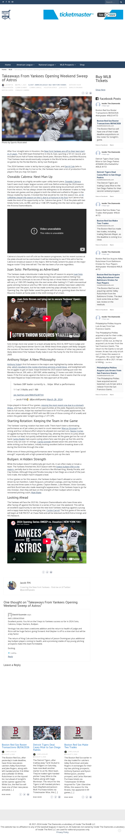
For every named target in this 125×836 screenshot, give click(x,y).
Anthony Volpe (75, 85)
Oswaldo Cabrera (22, 90)
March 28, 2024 (54, 399)
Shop (82, 64)
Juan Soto (63, 87)
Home (8, 64)
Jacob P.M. (9, 85)
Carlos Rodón (7, 87)
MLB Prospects (67, 64)
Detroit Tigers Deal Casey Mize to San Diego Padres (47, 747)
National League (46, 64)
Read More (6, 794)
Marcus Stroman (75, 87)
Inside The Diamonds (111, 103)
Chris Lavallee (10, 752)
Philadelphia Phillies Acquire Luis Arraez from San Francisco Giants (109, 370)
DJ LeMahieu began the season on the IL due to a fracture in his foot (45, 196)
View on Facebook (102, 145)
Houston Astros (50, 87)
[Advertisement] (62, 43)
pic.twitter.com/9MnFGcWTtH (29, 394)
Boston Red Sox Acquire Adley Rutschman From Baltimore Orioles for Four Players (108, 278)
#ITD (115, 115)
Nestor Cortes (7, 90)
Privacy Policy (62, 832)
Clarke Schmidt (21, 87)
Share (112, 145)
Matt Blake (36, 492)
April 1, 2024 (21, 85)
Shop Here (100, 89)
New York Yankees (59, 85)
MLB (50, 85)
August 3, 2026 (40, 757)
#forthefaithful (111, 164)
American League (25, 64)
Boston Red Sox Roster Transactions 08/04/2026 (15, 746)
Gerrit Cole (70, 166)
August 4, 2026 (9, 754)
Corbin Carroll (35, 87)
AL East (31, 85)
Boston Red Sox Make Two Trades (76, 746)
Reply (10, 656)
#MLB (110, 115)
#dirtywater (101, 115)
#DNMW (100, 164)
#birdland (111, 266)
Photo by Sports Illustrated (14, 142)
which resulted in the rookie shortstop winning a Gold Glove (39, 367)
